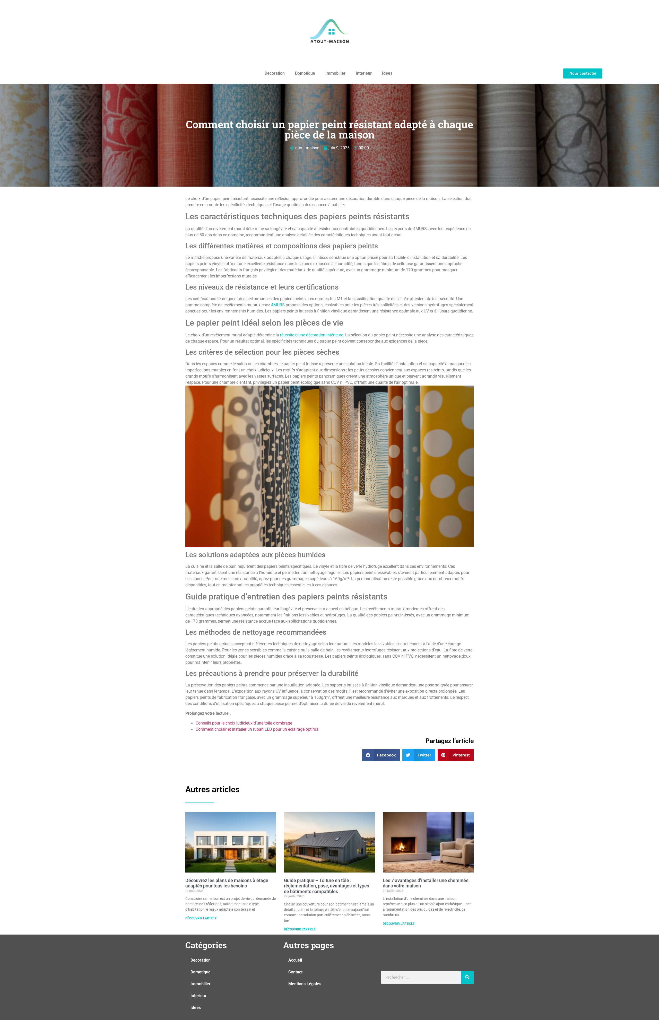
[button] (381, 755)
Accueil (295, 960)
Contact (295, 972)
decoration (275, 73)
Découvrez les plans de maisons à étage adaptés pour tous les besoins (226, 883)
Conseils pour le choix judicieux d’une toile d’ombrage (244, 723)
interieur (364, 73)
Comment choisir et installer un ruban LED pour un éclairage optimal (257, 729)
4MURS (278, 304)
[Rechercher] (467, 977)
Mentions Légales (304, 983)
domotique (305, 73)
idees (387, 73)
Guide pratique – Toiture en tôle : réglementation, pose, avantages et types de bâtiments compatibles (326, 886)
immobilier (335, 73)
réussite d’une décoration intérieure (311, 335)
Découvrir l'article (201, 918)
